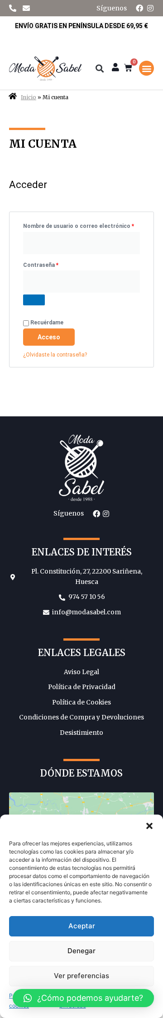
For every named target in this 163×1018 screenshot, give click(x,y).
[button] (149, 825)
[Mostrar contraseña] (34, 299)
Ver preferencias (81, 975)
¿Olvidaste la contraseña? (55, 355)
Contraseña (56, 264)
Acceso (49, 337)
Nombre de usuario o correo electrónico (81, 225)
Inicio (28, 97)
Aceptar (81, 926)
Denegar (81, 950)
